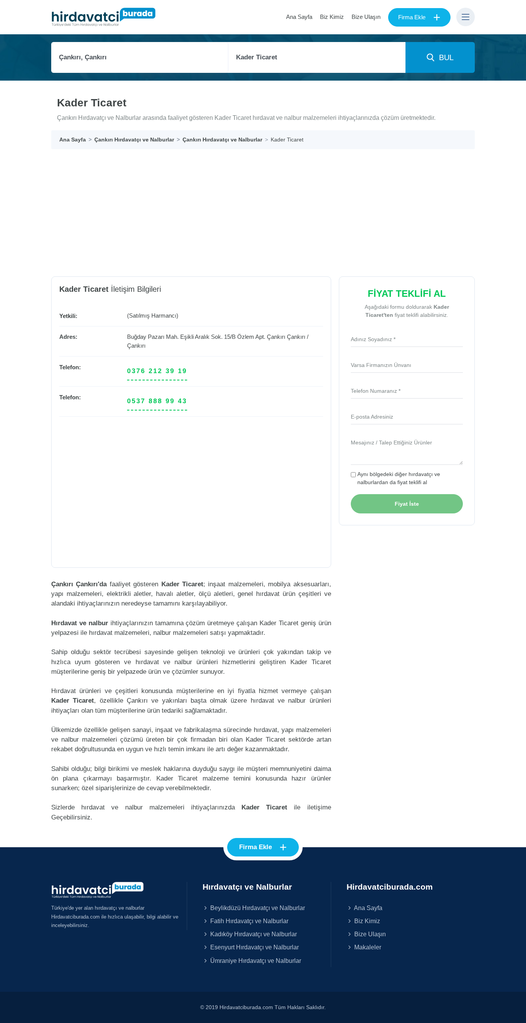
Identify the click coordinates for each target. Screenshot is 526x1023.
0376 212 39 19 (157, 371)
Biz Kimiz (332, 16)
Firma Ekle (419, 17)
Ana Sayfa (299, 16)
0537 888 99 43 (157, 401)
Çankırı (296, 336)
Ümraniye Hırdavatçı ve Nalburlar (255, 960)
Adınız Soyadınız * (373, 339)
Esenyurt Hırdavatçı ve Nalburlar (254, 947)
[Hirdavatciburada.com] (97, 890)
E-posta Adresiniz (372, 417)
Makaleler (367, 947)
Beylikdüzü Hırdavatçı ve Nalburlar (257, 907)
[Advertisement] (282, 207)
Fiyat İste (407, 504)
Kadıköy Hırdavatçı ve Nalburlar (253, 933)
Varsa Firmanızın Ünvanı (381, 365)
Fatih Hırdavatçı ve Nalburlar (248, 920)
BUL (444, 57)
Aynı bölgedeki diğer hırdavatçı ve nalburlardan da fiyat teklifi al (398, 478)
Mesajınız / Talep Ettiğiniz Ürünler (391, 442)
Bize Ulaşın (366, 16)
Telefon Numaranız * (375, 391)
